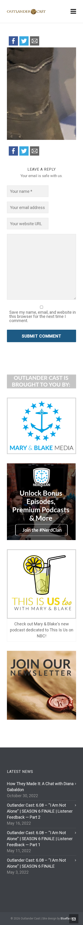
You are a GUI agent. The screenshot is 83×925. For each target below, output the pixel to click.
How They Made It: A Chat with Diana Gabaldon (40, 786)
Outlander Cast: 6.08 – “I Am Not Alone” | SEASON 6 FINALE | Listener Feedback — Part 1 (40, 838)
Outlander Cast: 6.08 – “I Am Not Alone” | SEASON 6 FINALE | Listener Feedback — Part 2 (40, 811)
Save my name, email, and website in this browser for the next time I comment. (42, 316)
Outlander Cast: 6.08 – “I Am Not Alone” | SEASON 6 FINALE (36, 863)
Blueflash (67, 918)
